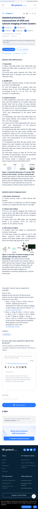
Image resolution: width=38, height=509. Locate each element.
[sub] (14, 367)
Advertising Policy (6, 483)
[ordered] (19, 367)
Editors (3, 462)
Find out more (26, 507)
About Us (4, 459)
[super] (11, 367)
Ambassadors (5, 465)
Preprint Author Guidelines (27, 462)
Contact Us (5, 471)
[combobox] (19, 399)
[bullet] (17, 367)
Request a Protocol (10, 420)
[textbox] (19, 399)
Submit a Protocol (25, 459)
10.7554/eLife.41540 (12, 327)
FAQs (3, 468)
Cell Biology (6, 334)
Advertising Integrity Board (8, 480)
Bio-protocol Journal (26, 480)
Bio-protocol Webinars (26, 488)
